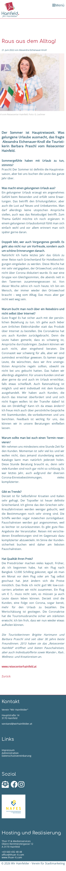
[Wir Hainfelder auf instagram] (21, 786)
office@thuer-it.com (13, 854)
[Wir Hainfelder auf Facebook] (14, 786)
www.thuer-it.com (12, 857)
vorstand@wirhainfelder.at (17, 723)
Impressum (8, 750)
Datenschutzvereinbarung (16, 755)
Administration (10, 753)
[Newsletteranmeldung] (6, 786)
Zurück (6, 676)
